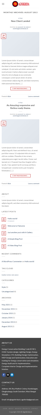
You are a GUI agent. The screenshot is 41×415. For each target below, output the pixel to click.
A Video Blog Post (15, 245)
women (16, 275)
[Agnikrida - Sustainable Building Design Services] (20, 4)
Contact (34, 408)
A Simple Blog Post (15, 239)
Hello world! (12, 218)
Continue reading (20, 88)
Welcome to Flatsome (16, 226)
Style (20, 18)
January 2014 (7, 317)
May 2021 (6, 305)
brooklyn (4, 275)
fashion (9, 275)
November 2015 (8, 309)
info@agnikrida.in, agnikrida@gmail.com (22, 399)
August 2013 (7, 326)
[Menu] (3, 4)
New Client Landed (20, 21)
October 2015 (7, 313)
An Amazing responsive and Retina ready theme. (21, 106)
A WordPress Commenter (12, 261)
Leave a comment (33, 96)
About (11, 408)
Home (5, 408)
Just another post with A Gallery (20, 232)
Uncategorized (7, 291)
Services (18, 408)
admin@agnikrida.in (20, 28)
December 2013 (8, 322)
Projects (26, 408)
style (12, 275)
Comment (11, 221)
